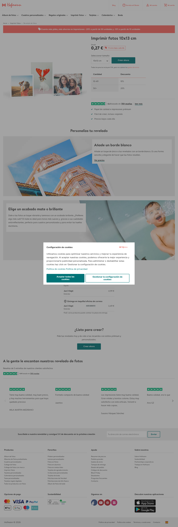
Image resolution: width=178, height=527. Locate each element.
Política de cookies (56, 269)
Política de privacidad (76, 269)
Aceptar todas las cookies (65, 278)
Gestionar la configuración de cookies (107, 278)
